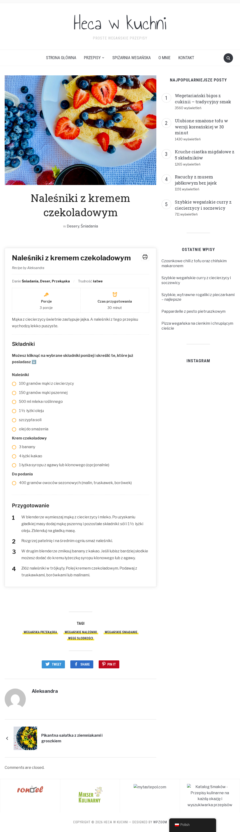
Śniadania (89, 226)
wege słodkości (80, 638)
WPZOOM (160, 822)
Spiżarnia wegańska (131, 57)
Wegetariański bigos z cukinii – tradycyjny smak (203, 98)
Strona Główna (61, 57)
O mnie (164, 57)
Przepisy (92, 57)
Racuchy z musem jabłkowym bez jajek (196, 180)
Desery (73, 226)
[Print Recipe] (145, 256)
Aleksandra (45, 691)
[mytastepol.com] (150, 787)
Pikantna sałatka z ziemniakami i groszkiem (71, 738)
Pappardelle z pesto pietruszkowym (193, 311)
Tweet (56, 664)
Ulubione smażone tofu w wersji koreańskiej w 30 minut (201, 126)
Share (85, 664)
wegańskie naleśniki (81, 632)
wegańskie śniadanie (121, 632)
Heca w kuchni (120, 23)
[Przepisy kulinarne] (90, 794)
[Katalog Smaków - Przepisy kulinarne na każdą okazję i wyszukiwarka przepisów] (210, 795)
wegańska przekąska (40, 632)
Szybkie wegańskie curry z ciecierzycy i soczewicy (203, 205)
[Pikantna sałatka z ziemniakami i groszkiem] (25, 738)
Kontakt (186, 57)
